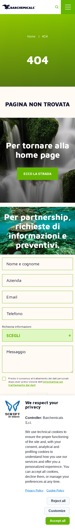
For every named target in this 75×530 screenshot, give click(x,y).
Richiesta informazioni (16, 326)
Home (31, 36)
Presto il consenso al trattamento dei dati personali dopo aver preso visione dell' (38, 382)
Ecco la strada (37, 174)
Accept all (57, 521)
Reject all (58, 501)
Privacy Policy (34, 490)
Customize (57, 511)
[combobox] (37, 335)
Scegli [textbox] (13, 335)
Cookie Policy (55, 490)
